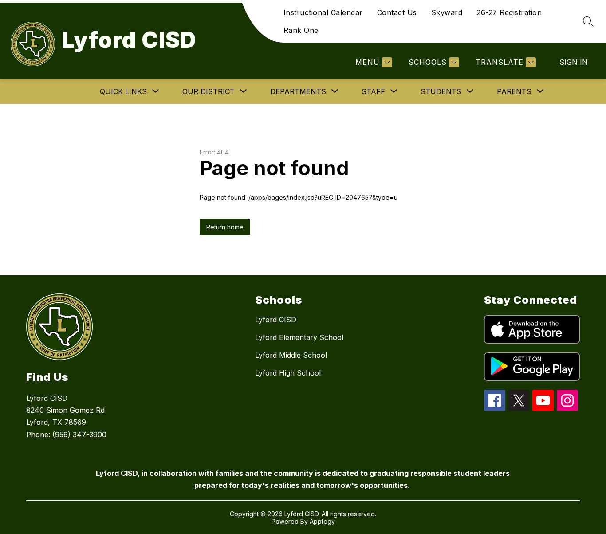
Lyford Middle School (291, 355)
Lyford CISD (275, 319)
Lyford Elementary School (299, 337)
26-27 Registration (509, 12)
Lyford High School (288, 372)
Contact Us (397, 12)
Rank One (301, 30)
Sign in (573, 62)
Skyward (447, 12)
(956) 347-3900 (79, 434)
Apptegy (322, 521)
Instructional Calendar (323, 12)
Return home (225, 227)
